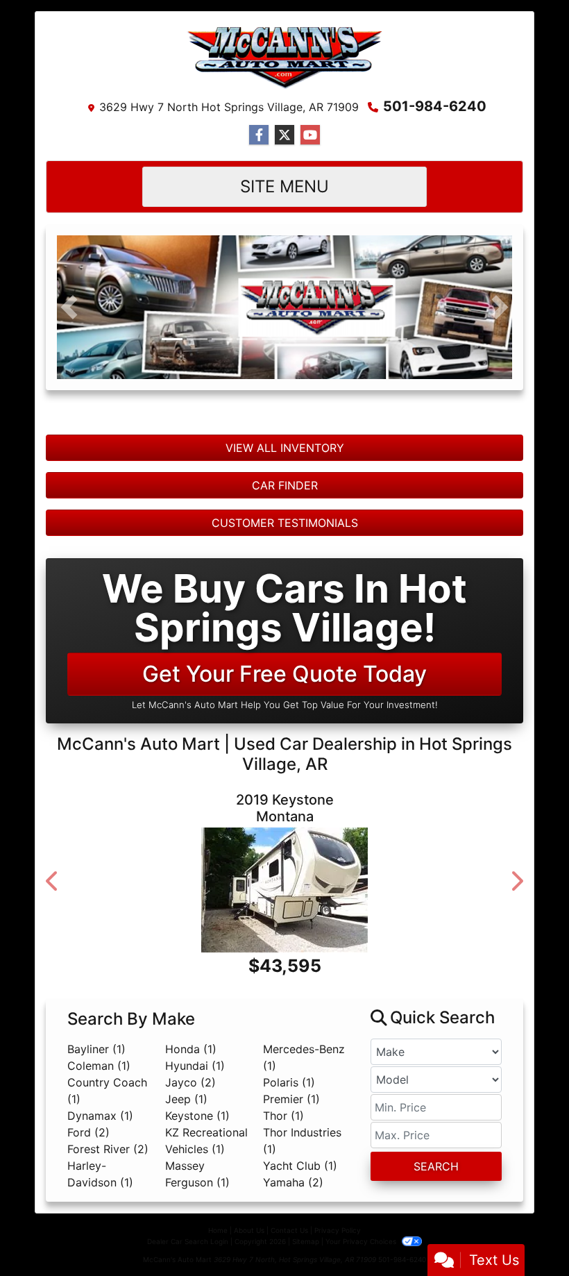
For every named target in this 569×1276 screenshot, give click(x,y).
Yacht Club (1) (300, 1236)
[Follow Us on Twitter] (284, 135)
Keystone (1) (197, 1186)
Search (436, 1236)
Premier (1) (291, 1169)
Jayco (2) (190, 1152)
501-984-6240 (434, 106)
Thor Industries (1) (302, 1210)
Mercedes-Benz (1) (304, 1127)
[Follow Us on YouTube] (310, 135)
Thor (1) (283, 1186)
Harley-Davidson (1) (100, 1244)
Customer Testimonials (285, 551)
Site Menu (284, 186)
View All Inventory (285, 476)
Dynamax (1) (100, 1186)
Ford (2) (88, 1202)
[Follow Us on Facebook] (259, 135)
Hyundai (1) (195, 1136)
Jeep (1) (186, 1169)
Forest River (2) (107, 1219)
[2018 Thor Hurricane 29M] (285, 939)
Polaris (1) (289, 1152)
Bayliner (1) (96, 1119)
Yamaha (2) (293, 1252)
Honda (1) (190, 1119)
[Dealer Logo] (284, 57)
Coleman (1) (98, 1136)
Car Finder (285, 514)
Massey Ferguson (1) (197, 1244)
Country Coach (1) (107, 1160)
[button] (69, 321)
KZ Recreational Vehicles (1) (206, 1210)
